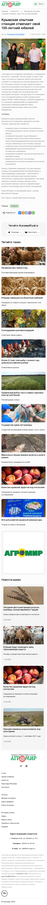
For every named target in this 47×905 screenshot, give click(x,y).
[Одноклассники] (23, 212)
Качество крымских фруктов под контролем (22, 487)
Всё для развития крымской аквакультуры (21, 520)
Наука (3, 816)
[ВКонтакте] (19, 212)
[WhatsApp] (33, 212)
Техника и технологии (10, 823)
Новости (15, 11)
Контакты (5, 787)
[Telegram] (26, 212)
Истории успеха (7, 813)
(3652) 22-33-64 (28, 843)
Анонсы (4, 795)
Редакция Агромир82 (15, 34)
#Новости (14, 206)
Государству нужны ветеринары (16, 425)
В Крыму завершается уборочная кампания (22, 298)
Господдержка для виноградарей (17, 330)
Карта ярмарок (7, 802)
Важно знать (6, 820)
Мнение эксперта (8, 798)
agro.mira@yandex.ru (8, 876)
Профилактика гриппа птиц (14, 268)
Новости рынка (7, 805)
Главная (4, 11)
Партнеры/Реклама (9, 784)
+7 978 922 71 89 (21, 873)
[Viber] (29, 212)
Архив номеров (7, 777)
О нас (3, 773)
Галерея (4, 827)
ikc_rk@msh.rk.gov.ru (27, 848)
